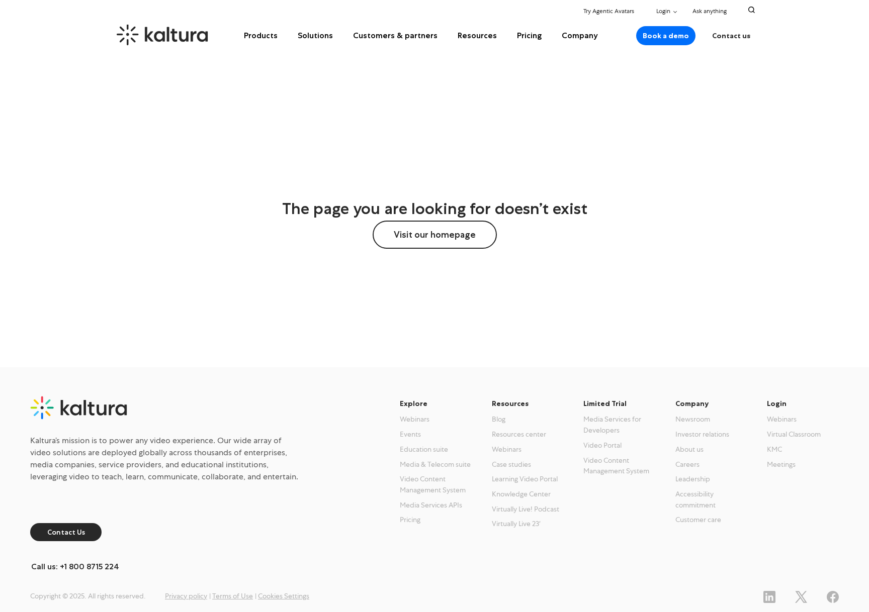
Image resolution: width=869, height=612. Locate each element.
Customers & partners (395, 35)
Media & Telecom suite (435, 464)
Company (580, 35)
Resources (477, 35)
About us (689, 449)
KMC (774, 449)
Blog (498, 419)
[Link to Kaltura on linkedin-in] (769, 595)
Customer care (698, 519)
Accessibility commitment (695, 499)
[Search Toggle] (751, 10)
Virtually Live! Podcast (525, 509)
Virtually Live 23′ (516, 523)
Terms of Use (232, 595)
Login (663, 11)
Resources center (519, 434)
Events (410, 434)
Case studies (511, 464)
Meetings (781, 464)
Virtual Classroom (794, 434)
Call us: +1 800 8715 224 (75, 566)
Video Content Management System (433, 484)
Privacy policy (186, 595)
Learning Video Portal (525, 478)
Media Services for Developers (612, 425)
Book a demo (666, 35)
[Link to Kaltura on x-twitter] (801, 595)
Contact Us (66, 532)
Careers (687, 464)
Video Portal (602, 445)
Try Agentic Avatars (608, 11)
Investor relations (702, 434)
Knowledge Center (521, 493)
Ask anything (710, 11)
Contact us (731, 35)
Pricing (529, 35)
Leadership (692, 478)
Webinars (414, 419)
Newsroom (692, 419)
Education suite (424, 449)
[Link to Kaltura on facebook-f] (833, 595)
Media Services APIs (431, 504)
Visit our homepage (435, 234)
